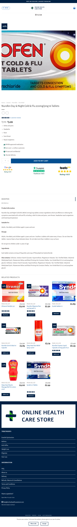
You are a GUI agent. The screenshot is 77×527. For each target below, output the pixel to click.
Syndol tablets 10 (57, 306)
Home (3, 102)
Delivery (4, 476)
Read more (5, 314)
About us (4, 472)
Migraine (4, 453)
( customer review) (15, 117)
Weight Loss (5, 449)
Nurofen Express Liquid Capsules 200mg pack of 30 (60, 346)
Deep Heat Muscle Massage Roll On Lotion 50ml (9, 387)
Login (39, 515)
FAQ (3, 468)
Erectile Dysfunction (8, 437)
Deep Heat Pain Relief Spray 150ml (33, 346)
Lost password (47, 515)
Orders (34, 515)
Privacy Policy (6, 488)
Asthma (4, 441)
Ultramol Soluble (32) (8, 306)
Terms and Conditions (8, 484)
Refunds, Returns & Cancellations (12, 480)
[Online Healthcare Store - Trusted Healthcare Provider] (38, 8)
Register (28, 515)
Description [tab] (5, 199)
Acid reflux (5, 445)
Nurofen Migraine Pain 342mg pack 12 (34, 307)
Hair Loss (4, 457)
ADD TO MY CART (41, 161)
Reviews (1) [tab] (5, 203)
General (8, 102)
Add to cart (31, 314)
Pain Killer (14, 102)
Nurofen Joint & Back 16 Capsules (9, 346)
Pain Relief (21, 102)
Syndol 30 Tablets (32, 385)
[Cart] (74, 8)
